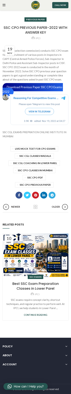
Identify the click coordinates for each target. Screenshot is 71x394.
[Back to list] (35, 207)
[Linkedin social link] (43, 195)
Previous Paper (35, 19)
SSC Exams (35, 277)
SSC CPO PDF (35, 177)
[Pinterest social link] (35, 195)
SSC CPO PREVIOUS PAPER (35, 184)
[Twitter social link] (27, 195)
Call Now (60, 5)
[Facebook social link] (19, 195)
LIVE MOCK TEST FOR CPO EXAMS (35, 148)
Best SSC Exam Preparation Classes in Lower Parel (35, 286)
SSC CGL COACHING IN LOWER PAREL (35, 163)
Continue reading (35, 315)
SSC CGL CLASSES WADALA (35, 155)
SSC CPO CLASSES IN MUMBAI (35, 170)
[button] (25, 386)
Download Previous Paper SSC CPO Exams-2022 (33, 89)
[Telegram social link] (52, 195)
